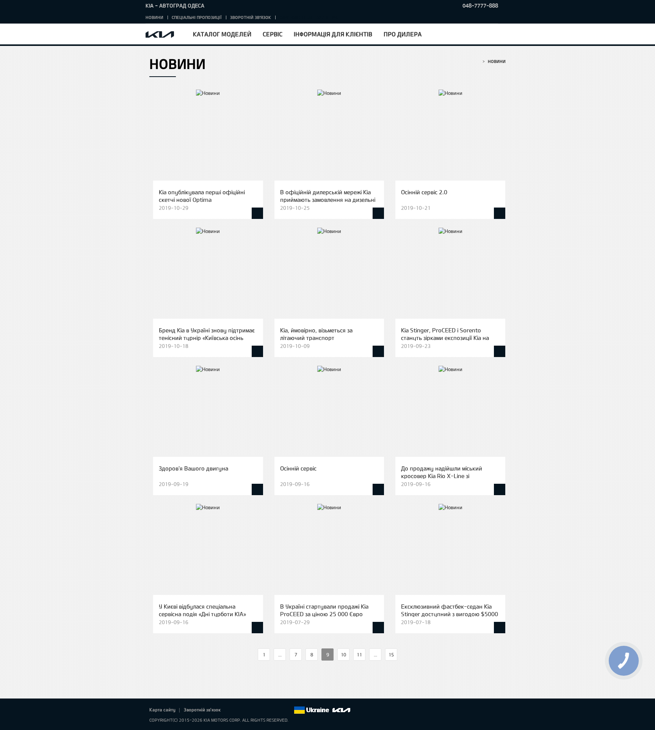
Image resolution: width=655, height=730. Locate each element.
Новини (154, 17)
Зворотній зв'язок (250, 17)
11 (359, 654)
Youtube (266, 710)
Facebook (234, 710)
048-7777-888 (480, 5)
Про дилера (403, 34)
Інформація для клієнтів (333, 34)
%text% (251, 654)
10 (343, 654)
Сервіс (272, 34)
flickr (287, 710)
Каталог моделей (222, 34)
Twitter (245, 710)
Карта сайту (162, 709)
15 (391, 654)
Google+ (255, 710)
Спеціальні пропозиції (197, 17)
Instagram (277, 710)
